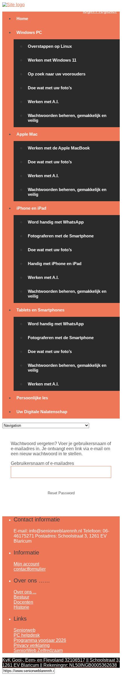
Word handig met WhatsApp (56, 222)
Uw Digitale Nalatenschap (41, 411)
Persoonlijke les (32, 397)
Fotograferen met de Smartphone (61, 235)
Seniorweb (24, 630)
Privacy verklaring (32, 645)
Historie (21, 607)
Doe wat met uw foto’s (50, 87)
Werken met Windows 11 (52, 60)
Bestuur (21, 597)
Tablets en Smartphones (40, 309)
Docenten (23, 602)
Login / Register (100, 11)
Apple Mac (26, 134)
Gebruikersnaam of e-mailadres (42, 463)
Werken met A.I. (43, 101)
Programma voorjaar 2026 (40, 640)
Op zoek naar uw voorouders (56, 74)
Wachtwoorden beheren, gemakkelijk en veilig (67, 118)
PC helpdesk (27, 635)
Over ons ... (25, 592)
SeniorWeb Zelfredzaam (38, 650)
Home (22, 18)
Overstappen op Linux (50, 46)
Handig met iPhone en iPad (54, 263)
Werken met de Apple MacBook (59, 148)
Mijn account (26, 564)
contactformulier (30, 569)
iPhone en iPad (31, 208)
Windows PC (29, 32)
